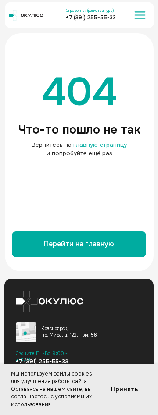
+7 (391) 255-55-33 (91, 17)
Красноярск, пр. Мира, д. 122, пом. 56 (69, 331)
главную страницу (100, 145)
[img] (26, 332)
